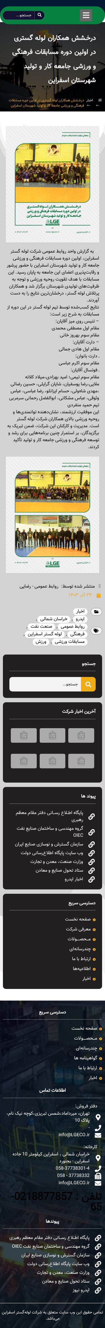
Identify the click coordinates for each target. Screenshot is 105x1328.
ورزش (41, 642)
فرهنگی (77, 634)
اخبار (89, 100)
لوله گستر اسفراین (45, 634)
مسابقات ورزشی (70, 642)
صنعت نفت (41, 626)
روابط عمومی (73, 626)
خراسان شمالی (53, 619)
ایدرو (80, 619)
